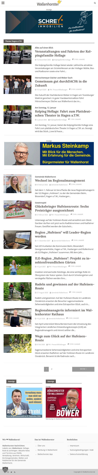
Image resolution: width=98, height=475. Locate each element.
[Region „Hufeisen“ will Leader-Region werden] (17, 241)
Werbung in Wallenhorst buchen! (59, 421)
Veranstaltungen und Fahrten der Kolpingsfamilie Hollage (63, 54)
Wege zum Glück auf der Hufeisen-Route (61, 340)
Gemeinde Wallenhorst (59, 187)
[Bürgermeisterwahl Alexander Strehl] (64, 405)
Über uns (41, 448)
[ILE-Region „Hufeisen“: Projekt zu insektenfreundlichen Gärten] (17, 267)
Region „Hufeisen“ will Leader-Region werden (63, 237)
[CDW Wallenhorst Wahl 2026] (49, 155)
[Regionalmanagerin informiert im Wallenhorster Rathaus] (17, 319)
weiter (82, 371)
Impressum (74, 448)
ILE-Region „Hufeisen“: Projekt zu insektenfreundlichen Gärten (63, 263)
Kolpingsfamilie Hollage (62, 62)
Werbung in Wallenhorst (47, 452)
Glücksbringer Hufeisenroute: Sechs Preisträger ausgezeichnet (62, 209)
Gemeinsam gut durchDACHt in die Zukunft (61, 84)
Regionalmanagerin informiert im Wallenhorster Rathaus (64, 314)
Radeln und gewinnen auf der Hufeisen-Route (64, 289)
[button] (5, 469)
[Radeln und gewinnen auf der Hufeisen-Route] (17, 293)
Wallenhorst (17, 450)
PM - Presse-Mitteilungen (58, 92)
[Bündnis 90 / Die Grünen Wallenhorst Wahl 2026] (49, 23)
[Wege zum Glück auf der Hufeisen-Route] (17, 345)
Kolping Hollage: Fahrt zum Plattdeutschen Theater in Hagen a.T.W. (63, 114)
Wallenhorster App (45, 456)
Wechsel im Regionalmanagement (60, 181)
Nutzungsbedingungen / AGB (81, 452)
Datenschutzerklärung (79, 456)
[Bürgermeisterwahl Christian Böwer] (24, 405)
